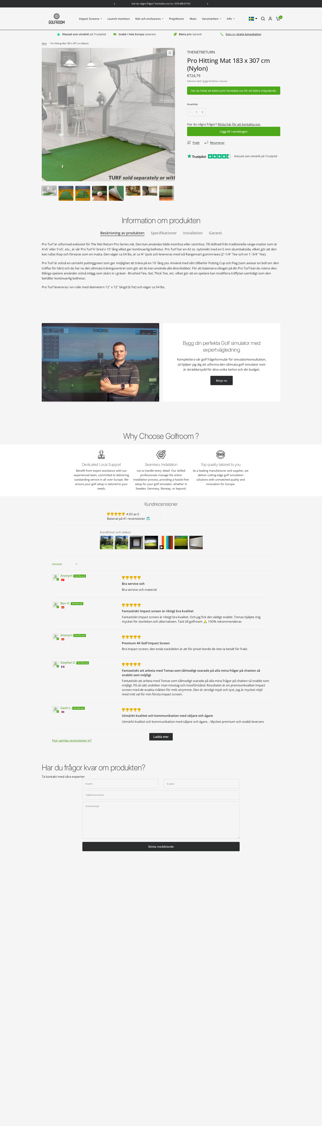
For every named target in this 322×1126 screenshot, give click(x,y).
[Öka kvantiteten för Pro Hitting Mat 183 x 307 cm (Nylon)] (203, 112)
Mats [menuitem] (193, 19)
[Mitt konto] (270, 18)
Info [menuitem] (229, 19)
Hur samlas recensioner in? (71, 740)
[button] (221, 380)
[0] (277, 18)
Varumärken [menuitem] (210, 19)
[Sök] (263, 18)
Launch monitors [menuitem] (119, 19)
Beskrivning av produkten (122, 233)
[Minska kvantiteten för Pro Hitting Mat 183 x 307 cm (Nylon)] (190, 112)
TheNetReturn (201, 52)
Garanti (215, 233)
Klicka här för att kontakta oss (239, 124)
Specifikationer (164, 233)
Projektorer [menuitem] (176, 19)
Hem (44, 43)
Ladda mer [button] (161, 737)
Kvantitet (192, 104)
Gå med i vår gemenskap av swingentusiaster (164, 4)
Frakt (205, 81)
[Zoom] (170, 53)
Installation (193, 233)
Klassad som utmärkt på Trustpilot (255, 156)
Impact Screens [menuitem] (89, 19)
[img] (131, 577)
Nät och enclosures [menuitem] (148, 19)
